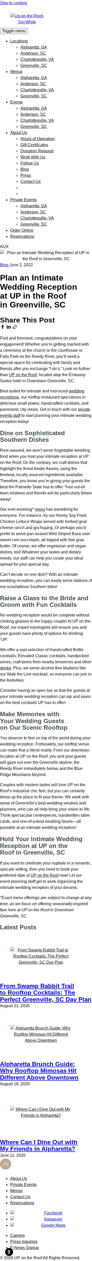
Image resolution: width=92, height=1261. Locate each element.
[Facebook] (51, 1213)
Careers (17, 1235)
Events (16, 102)
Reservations (22, 236)
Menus (16, 71)
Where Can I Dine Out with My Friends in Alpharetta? (38, 1145)
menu (40, 509)
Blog (24, 169)
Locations (19, 41)
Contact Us (30, 181)
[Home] (46, 19)
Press (25, 175)
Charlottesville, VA (37, 59)
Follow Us (29, 163)
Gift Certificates (34, 145)
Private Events (23, 200)
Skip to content (13, 3)
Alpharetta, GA (33, 47)
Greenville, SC (33, 65)
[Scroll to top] (5, 1168)
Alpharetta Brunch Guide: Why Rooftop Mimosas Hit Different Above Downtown (39, 1071)
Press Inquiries (23, 1241)
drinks (5, 668)
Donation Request (36, 151)
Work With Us (32, 157)
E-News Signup (24, 1247)
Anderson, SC (33, 53)
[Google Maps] (51, 1225)
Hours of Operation (37, 139)
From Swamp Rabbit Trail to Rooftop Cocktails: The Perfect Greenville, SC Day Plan (45, 993)
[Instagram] (51, 1219)
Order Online (21, 230)
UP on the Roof (23, 375)
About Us (18, 132)
